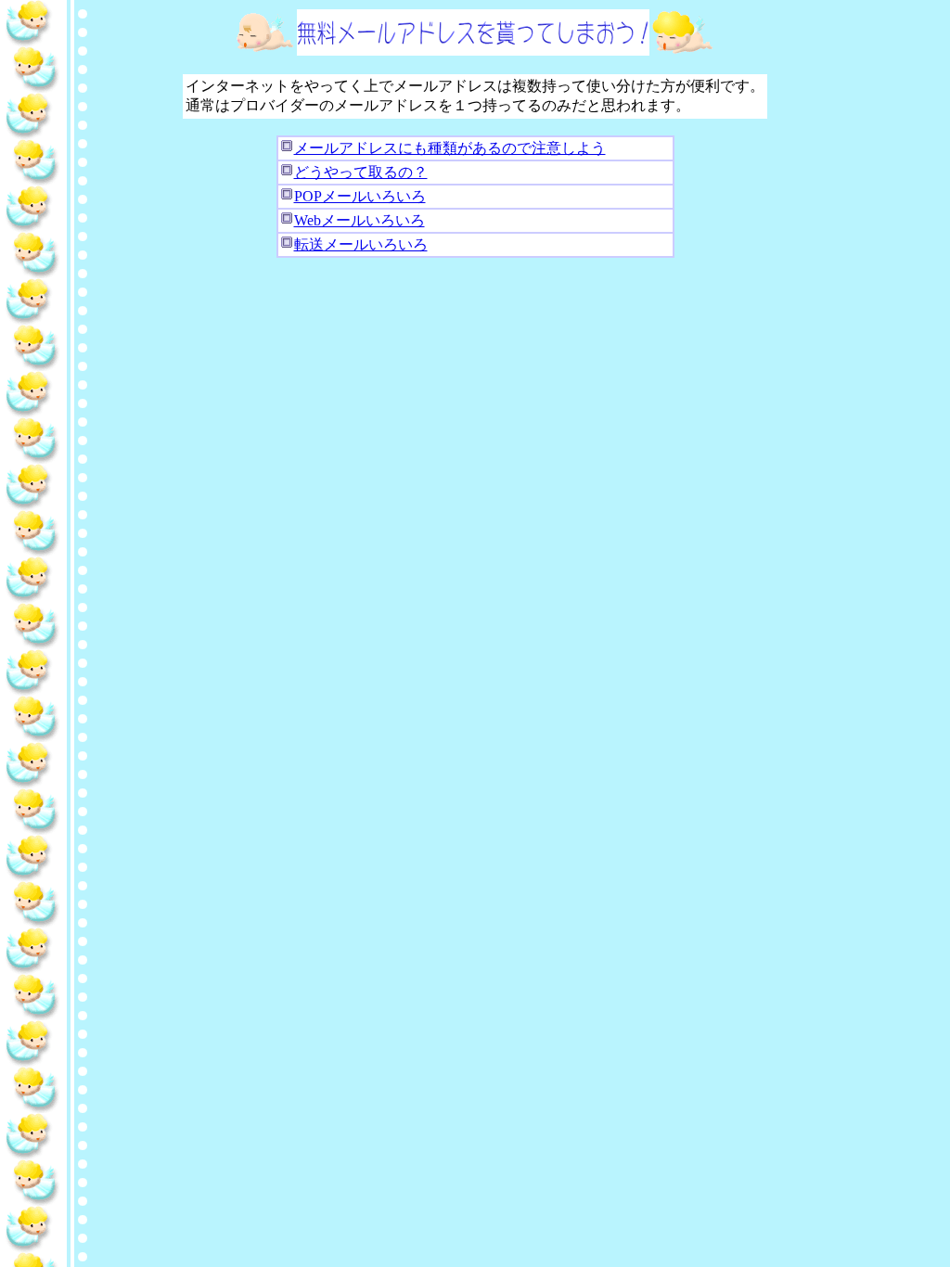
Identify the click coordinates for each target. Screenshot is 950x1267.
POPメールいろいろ (360, 196)
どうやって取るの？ (361, 172)
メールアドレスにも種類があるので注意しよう (450, 148)
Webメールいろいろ (359, 220)
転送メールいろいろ (361, 244)
